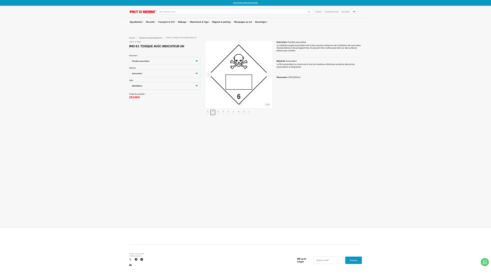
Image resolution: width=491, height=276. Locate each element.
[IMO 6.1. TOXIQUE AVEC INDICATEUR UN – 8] (244, 112)
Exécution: (133, 56)
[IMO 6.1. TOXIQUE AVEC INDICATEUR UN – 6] (233, 112)
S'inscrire (353, 260)
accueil (132, 38)
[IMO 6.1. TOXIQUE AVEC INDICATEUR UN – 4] (223, 112)
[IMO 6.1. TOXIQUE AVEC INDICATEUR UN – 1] (207, 112)
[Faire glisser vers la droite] (268, 74)
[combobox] (235, 12)
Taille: (131, 80)
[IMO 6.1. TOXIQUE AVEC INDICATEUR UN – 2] (213, 112)
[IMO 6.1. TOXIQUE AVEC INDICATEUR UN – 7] (239, 112)
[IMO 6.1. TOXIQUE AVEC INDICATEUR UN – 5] (228, 112)
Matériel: (132, 68)
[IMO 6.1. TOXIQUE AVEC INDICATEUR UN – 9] (249, 112)
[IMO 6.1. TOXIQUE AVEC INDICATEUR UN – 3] (218, 112)
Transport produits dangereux (150, 38)
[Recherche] (309, 12)
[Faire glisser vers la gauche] (209, 74)
